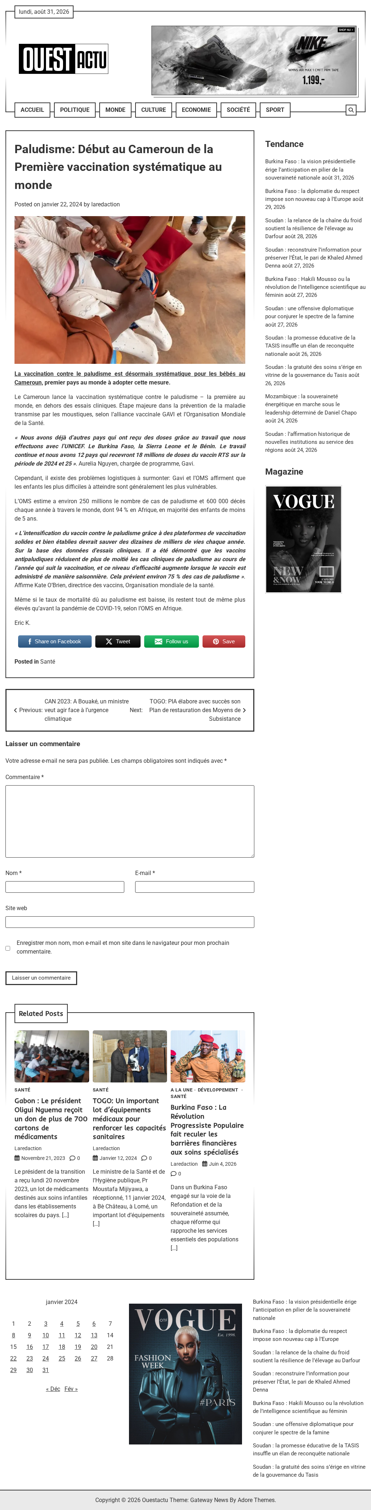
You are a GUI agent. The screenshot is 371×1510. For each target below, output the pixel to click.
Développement (218, 1090)
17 (45, 1346)
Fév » (71, 1388)
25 (62, 1358)
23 (29, 1358)
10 (45, 1335)
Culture (153, 109)
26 (78, 1358)
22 (13, 1358)
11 (62, 1335)
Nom (13, 873)
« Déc (53, 1388)
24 (45, 1358)
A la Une (181, 1090)
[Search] (351, 110)
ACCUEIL (32, 109)
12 (78, 1335)
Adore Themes (256, 1500)
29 (13, 1370)
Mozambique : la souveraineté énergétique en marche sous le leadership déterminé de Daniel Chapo (311, 404)
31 (45, 1370)
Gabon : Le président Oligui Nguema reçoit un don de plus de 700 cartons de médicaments (51, 1118)
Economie (196, 109)
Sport (275, 109)
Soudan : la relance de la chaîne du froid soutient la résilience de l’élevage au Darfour (313, 228)
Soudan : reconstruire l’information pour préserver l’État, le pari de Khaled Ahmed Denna (313, 258)
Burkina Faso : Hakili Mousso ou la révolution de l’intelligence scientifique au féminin (315, 287)
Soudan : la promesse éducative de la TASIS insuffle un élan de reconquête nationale (310, 346)
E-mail (145, 873)
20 (94, 1346)
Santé (47, 661)
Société (238, 109)
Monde (115, 109)
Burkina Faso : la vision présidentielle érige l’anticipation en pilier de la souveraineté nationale (310, 169)
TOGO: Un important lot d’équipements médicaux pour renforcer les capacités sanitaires (129, 1118)
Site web (16, 908)
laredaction (105, 204)
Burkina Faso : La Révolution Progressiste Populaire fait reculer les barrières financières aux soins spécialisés (207, 1129)
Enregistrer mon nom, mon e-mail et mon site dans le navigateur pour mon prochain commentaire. (123, 947)
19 (78, 1346)
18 (62, 1346)
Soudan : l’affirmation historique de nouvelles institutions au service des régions (309, 442)
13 (94, 1335)
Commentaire (24, 777)
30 (29, 1370)
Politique (74, 109)
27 (94, 1358)
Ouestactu (155, 1500)
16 (29, 1346)
